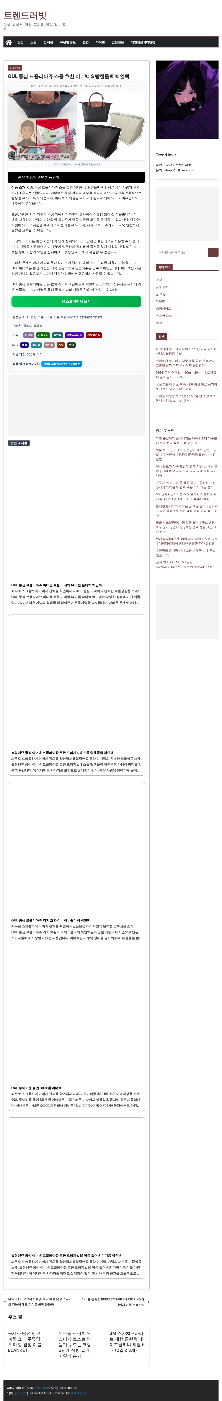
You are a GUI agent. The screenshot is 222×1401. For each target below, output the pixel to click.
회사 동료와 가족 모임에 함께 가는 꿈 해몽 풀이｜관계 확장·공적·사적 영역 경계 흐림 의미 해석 (186, 470)
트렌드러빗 (25, 15)
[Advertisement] (76, 405)
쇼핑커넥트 (15, 67)
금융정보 (118, 42)
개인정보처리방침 (143, 42)
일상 (20, 42)
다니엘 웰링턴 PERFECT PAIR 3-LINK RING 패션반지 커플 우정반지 (113, 1302)
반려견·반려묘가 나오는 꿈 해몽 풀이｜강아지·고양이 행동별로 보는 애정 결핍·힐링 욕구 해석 (187, 510)
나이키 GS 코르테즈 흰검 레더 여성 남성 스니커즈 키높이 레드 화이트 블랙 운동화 (40, 1301)
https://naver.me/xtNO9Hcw (62, 363)
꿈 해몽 (48, 42)
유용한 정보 (68, 42)
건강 (86, 42)
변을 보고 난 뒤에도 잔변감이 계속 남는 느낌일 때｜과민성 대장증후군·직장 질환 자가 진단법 (186, 454)
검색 (213, 252)
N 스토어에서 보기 (76, 301)
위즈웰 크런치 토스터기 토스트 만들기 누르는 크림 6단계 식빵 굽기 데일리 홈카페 (75, 1345)
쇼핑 (33, 42)
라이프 (100, 42)
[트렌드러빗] (8, 42)
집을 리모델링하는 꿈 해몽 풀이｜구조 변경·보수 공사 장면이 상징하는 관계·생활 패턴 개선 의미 (186, 526)
